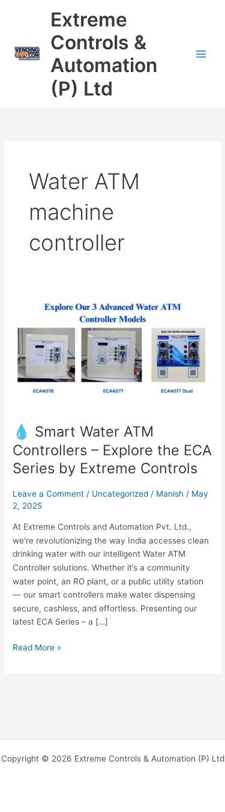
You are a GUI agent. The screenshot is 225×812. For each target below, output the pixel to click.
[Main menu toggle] (201, 54)
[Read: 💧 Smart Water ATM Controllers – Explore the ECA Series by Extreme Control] (112, 353)
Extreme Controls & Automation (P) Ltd (103, 54)
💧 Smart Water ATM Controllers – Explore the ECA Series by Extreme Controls (112, 450)
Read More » (37, 646)
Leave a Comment (48, 493)
